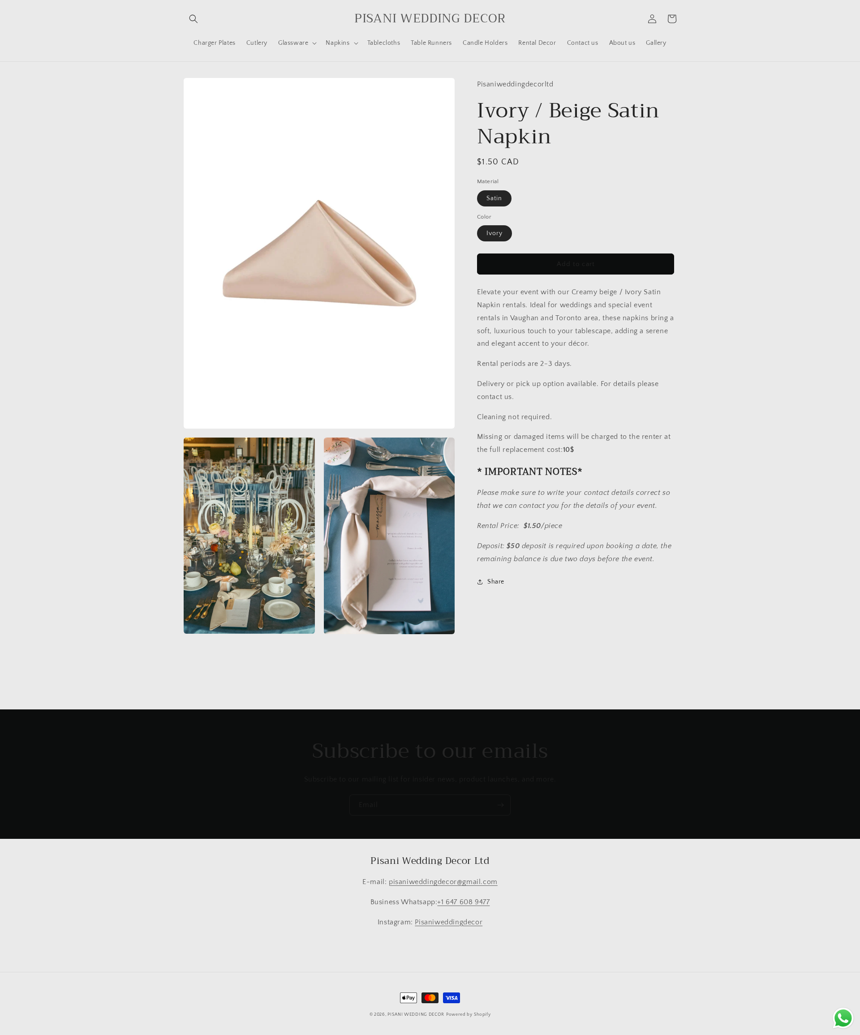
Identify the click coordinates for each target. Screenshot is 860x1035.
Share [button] (495, 581)
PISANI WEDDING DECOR (415, 1014)
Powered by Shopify (468, 1014)
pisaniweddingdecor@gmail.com (443, 882)
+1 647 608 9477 (463, 902)
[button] (193, 19)
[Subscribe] (500, 805)
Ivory (494, 232)
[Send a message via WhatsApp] (843, 1018)
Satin (494, 198)
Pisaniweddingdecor (448, 922)
